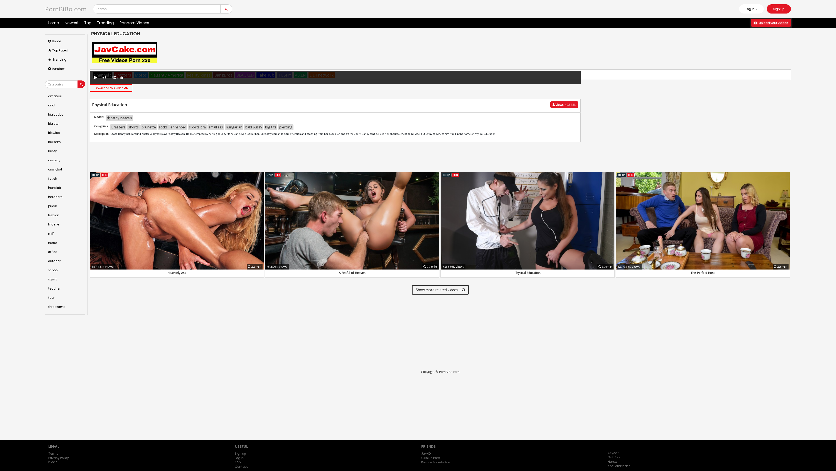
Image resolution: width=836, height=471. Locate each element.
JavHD (426, 453)
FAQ (238, 462)
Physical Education (527, 273)
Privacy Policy (58, 458)
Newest (72, 23)
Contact (241, 466)
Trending (105, 23)
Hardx (612, 461)
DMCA (52, 462)
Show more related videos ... (439, 289)
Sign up (778, 9)
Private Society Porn (436, 462)
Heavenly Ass (176, 273)
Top (87, 23)
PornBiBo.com (66, 9)
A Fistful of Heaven (352, 273)
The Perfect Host (703, 273)
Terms (53, 453)
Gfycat (613, 453)
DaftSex (614, 457)
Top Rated (60, 50)
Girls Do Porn (430, 458)
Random (58, 69)
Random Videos (134, 23)
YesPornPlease (619, 466)
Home (53, 23)
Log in (239, 458)
